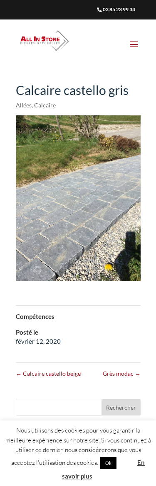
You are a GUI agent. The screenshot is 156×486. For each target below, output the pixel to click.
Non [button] (126, 463)
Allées (24, 105)
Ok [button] (108, 463)
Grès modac (122, 373)
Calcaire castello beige (48, 373)
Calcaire (45, 105)
